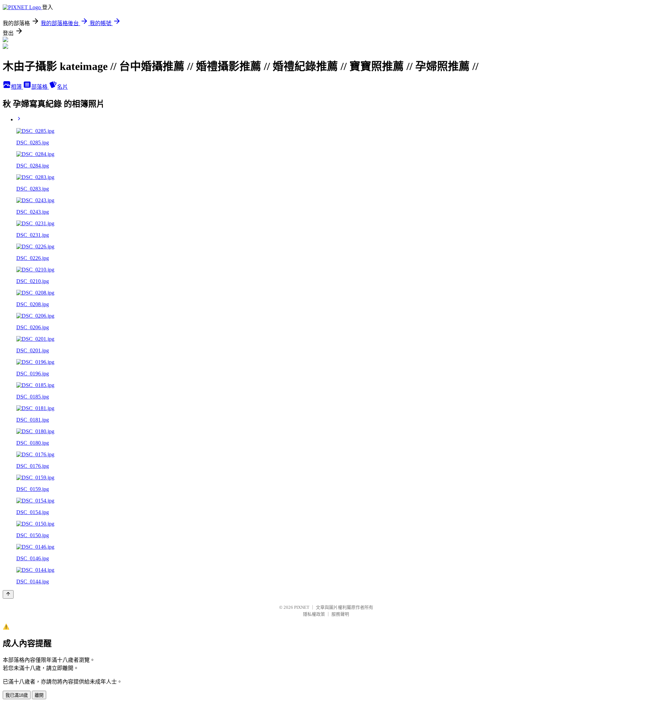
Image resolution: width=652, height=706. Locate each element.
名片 (62, 87)
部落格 (40, 87)
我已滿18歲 (16, 695)
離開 (39, 695)
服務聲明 (340, 614)
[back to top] (8, 594)
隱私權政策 (314, 614)
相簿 (17, 87)
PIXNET (301, 607)
